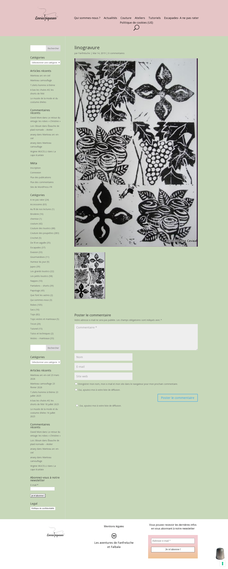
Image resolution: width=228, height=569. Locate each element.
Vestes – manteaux (39, 338)
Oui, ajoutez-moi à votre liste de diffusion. (99, 389)
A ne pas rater (37, 199)
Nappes (34, 280)
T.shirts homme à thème (42, 85)
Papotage (35, 290)
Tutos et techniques (40, 333)
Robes (33, 304)
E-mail (34, 484)
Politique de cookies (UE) (136, 22)
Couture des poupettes (41, 233)
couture (34, 223)
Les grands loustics (39, 271)
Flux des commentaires (42, 182)
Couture (126, 18)
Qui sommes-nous (39, 299)
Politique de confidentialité (42, 508)
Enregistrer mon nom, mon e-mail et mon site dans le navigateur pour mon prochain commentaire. (128, 383)
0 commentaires (116, 53)
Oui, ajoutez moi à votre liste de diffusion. (100, 405)
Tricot (33, 323)
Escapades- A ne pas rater (181, 18)
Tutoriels (154, 18)
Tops (32, 314)
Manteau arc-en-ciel (40, 75)
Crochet (34, 237)
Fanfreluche (84, 53)
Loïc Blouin (36, 125)
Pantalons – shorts (39, 285)
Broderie (34, 213)
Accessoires (36, 204)
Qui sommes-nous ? (87, 18)
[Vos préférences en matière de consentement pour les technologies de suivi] (223, 564)
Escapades (35, 247)
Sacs (32, 309)
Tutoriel (34, 328)
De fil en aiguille (38, 242)
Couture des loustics (40, 228)
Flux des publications (40, 177)
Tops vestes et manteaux (43, 319)
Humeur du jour (38, 261)
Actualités (110, 18)
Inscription (35, 167)
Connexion (35, 172)
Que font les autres (40, 295)
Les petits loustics (39, 276)
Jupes (33, 266)
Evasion (34, 252)
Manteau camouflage (41, 80)
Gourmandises (37, 256)
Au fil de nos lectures (40, 209)
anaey (33, 134)
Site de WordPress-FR (41, 186)
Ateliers (140, 18)
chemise (34, 218)
